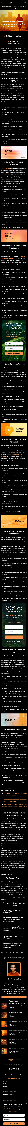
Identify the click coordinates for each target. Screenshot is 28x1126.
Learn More (14, 997)
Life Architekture (16, 1072)
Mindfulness (6, 1084)
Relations (5, 1086)
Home (3, 6)
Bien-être (5, 1081)
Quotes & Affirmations (8, 1094)
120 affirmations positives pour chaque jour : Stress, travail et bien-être (18, 1023)
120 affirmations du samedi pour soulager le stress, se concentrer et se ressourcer (18, 1041)
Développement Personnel (9, 1091)
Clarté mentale (5, 168)
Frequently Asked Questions (10, 1100)
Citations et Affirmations (11, 6)
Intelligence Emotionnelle (9, 1089)
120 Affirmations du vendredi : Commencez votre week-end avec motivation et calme (18, 1050)
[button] (2, 2)
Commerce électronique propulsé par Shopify (14, 1074)
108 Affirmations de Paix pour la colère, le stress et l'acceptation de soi (18, 1005)
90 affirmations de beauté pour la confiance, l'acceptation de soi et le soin (18, 1014)
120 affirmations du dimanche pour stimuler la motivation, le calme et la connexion (18, 1032)
